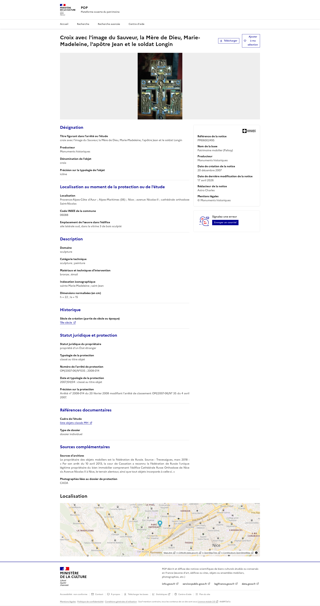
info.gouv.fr (168, 584)
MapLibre (168, 552)
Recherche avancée (109, 24)
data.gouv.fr (249, 584)
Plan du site (204, 594)
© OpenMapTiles (209, 552)
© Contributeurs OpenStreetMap (235, 552)
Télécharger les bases (138, 594)
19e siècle (66, 322)
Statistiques (161, 594)
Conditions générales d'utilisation (121, 601)
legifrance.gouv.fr (224, 584)
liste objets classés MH (74, 423)
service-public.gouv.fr (195, 584)
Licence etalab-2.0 (206, 601)
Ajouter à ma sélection (253, 40)
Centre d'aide (136, 24)
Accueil (64, 24)
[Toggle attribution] (256, 553)
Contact (99, 594)
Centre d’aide (185, 594)
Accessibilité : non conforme (73, 594)
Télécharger (230, 40)
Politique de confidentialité (90, 601)
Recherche (83, 24)
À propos (115, 594)
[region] (160, 529)
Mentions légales (68, 601)
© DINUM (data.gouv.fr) (187, 552)
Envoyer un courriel (225, 222)
